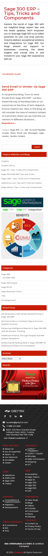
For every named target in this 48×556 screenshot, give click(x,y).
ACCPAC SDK (9, 278)
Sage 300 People (9, 283)
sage (41, 133)
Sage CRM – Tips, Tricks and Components (20, 179)
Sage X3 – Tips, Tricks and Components (19, 170)
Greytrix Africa (8, 166)
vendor (5, 136)
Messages (33, 133)
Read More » (9, 123)
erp (25, 133)
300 (26, 130)
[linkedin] (15, 416)
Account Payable (37, 130)
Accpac (5, 133)
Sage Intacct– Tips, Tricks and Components (21, 187)
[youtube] (21, 416)
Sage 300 (14, 130)
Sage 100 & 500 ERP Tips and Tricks (17, 174)
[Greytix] (20, 411)
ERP (27, 470)
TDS (3, 296)
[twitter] (10, 416)
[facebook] (5, 416)
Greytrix (5, 161)
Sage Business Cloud (11, 292)
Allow (13, 133)
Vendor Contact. (17, 136)
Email (19, 133)
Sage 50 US (6, 287)
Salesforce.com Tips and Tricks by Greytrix (21, 183)
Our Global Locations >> (16, 438)
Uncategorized (8, 300)
